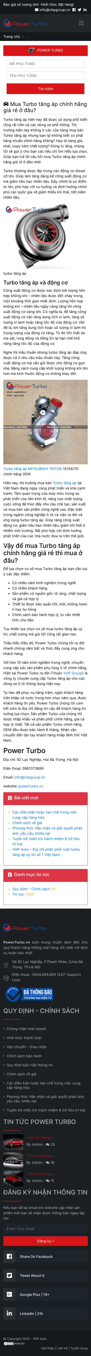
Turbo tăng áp (64, 483)
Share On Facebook (36, 1256)
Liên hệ (62, 1348)
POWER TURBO (50, 50)
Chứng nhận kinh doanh (26, 1028)
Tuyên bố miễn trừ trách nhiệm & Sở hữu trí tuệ (46, 1110)
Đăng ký (44, 1241)
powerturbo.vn (30, 786)
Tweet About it (32, 1275)
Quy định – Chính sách (31, 889)
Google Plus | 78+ (35, 1294)
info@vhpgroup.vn (54, 10)
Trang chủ (11, 36)
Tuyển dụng (79, 1348)
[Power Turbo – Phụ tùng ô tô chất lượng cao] (25, 23)
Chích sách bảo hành (24, 1056)
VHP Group (72, 673)
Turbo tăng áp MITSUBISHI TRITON (32, 468)
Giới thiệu (47, 1348)
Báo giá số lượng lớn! (21, 4)
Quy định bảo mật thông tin (30, 1065)
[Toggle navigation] (81, 23)
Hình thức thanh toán (24, 1038)
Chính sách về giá (27, 823)
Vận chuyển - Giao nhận (27, 1047)
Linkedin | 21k (31, 1313)
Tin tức (18, 894)
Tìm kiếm (45, 88)
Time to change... (41, 1137)
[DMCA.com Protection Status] (14, 1343)
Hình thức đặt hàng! (57, 4)
